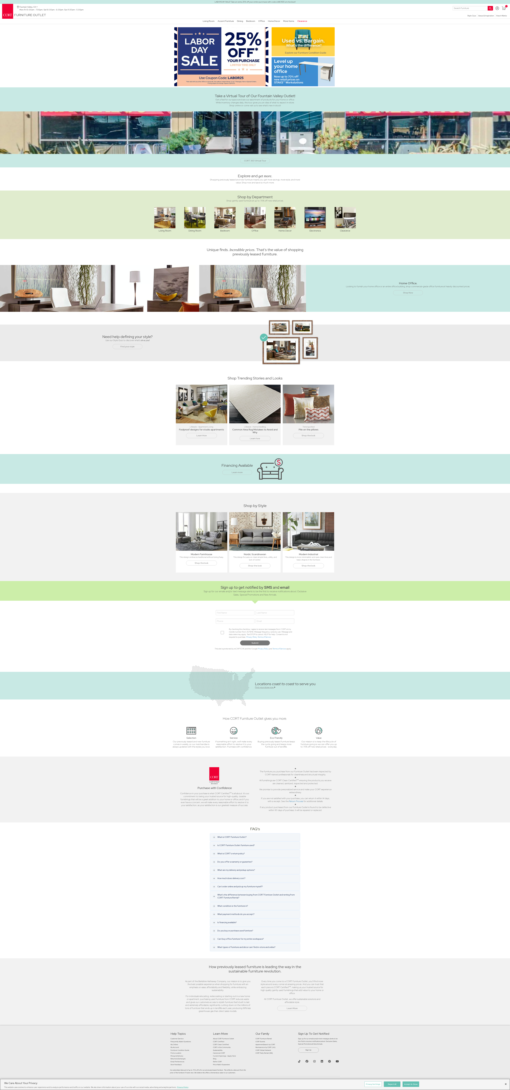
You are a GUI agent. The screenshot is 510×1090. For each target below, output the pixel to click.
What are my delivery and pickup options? (236, 870)
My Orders (174, 1044)
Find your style (127, 346)
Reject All (392, 1084)
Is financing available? (227, 922)
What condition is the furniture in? (232, 906)
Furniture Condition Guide (180, 1050)
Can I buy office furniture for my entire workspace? (240, 939)
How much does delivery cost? (231, 878)
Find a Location (176, 1053)
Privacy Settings (373, 1084)
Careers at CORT (219, 1053)
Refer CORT (217, 1062)
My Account (175, 1047)
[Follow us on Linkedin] (322, 1061)
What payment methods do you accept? (235, 914)
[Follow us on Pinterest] (329, 1061)
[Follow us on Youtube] (337, 1061)
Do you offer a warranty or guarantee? (234, 862)
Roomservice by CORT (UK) (265, 1047)
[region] (255, 1084)
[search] (470, 8)
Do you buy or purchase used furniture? (235, 930)
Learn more (237, 472)
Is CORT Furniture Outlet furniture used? (236, 845)
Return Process (296, 801)
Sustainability (217, 1050)
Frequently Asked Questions (181, 1042)
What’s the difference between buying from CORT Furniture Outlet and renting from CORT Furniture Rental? (256, 896)
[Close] (506, 1084)
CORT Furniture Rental (264, 1039)
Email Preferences (177, 1062)
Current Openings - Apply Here (224, 1056)
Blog (214, 1059)
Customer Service (177, 1039)
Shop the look (308, 435)
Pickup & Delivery (177, 1056)
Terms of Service (264, 637)
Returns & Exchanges (178, 1059)
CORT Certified (218, 1042)
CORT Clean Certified (221, 1044)
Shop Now (408, 292)
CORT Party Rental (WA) (264, 1053)
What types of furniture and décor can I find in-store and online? (246, 947)
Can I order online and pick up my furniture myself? (240, 886)
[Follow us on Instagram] (314, 1061)
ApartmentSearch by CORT (265, 1044)
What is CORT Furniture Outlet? (232, 837)
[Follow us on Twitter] (299, 1061)
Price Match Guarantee (221, 1065)
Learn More (292, 1008)
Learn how (255, 438)
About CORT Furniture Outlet (223, 1039)
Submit (255, 643)
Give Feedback (176, 1065)
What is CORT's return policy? (231, 853)
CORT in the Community (222, 1047)
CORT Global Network (263, 1050)
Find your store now (264, 687)
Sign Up (308, 1050)
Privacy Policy (252, 637)
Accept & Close (411, 1084)
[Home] (7, 11)
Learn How (201, 435)
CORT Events (260, 1042)
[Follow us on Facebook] (307, 1061)
